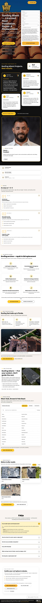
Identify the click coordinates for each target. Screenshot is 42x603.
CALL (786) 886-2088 (24, 585)
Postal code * (23, 14)
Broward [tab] (30, 405)
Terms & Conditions (32, 32)
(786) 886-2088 (32, 2)
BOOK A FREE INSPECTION (7, 358)
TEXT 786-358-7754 (8, 53)
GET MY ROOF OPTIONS (14, 301)
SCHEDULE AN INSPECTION (9, 43)
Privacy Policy (24, 33)
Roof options (12, 591)
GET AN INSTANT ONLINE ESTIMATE (9, 46)
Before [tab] (34, 464)
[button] (23, 376)
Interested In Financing (27, 27)
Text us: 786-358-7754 (18, 358)
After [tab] (39, 464)
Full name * (23, 11)
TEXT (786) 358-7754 (11, 588)
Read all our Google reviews (8, 113)
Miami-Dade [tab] (24, 405)
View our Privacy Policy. (25, 601)
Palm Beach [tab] (37, 405)
